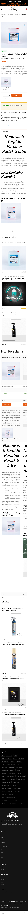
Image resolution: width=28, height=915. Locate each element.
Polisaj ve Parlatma (6, 782)
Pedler (3, 776)
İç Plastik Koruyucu (19, 117)
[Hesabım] (10, 912)
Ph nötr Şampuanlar (20, 776)
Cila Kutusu (21, 758)
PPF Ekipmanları (15, 782)
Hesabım (10, 913)
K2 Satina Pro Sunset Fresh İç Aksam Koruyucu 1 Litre (13, 714)
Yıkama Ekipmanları (6, 800)
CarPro (14, 758)
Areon (3, 755)
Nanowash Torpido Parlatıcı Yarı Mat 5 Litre (11, 244)
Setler (15, 788)
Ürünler (3, 832)
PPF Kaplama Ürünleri (6, 785)
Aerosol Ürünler (5, 642)
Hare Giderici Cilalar (11, 764)
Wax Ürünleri (10, 794)
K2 (10, 312)
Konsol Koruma (18, 112)
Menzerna (18, 770)
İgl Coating (4, 803)
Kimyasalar (20, 607)
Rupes (14, 785)
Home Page (3, 14)
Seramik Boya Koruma (6, 788)
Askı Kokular (9, 755)
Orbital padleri (12, 773)
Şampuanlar (22, 803)
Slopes (3, 791)
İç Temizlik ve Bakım (10, 112)
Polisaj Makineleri (21, 779)
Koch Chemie (12, 276)
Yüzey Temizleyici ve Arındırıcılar (8, 797)
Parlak (15, 114)
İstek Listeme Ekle (4, 98)
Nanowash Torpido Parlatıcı (19, 119)
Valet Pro (4, 794)
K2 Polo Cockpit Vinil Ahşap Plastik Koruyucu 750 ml (13, 644)
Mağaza (3, 913)
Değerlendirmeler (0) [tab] (8, 231)
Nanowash (6, 58)
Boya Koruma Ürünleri (6, 758)
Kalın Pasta (4, 767)
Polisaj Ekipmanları (11, 779)
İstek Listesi (24, 913)
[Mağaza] (3, 912)
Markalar (7, 114)
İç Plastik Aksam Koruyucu (9, 117)
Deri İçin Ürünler (5, 761)
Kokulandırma (5, 770)
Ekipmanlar (19, 761)
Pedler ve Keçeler (10, 776)
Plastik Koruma (4, 120)
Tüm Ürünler (10, 14)
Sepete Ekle (17, 95)
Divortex (12, 761)
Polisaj (3, 779)
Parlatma (19, 773)
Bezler (15, 755)
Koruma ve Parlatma (20, 242)
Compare (7, 98)
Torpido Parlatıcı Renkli (12, 120)
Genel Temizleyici (5, 607)
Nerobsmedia (12, 901)
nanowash (12, 114)
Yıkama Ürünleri (15, 800)
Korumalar (20, 642)
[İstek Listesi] (24, 912)
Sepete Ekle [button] (6, 404)
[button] (25, 25)
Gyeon (3, 764)
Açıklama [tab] (5, 131)
